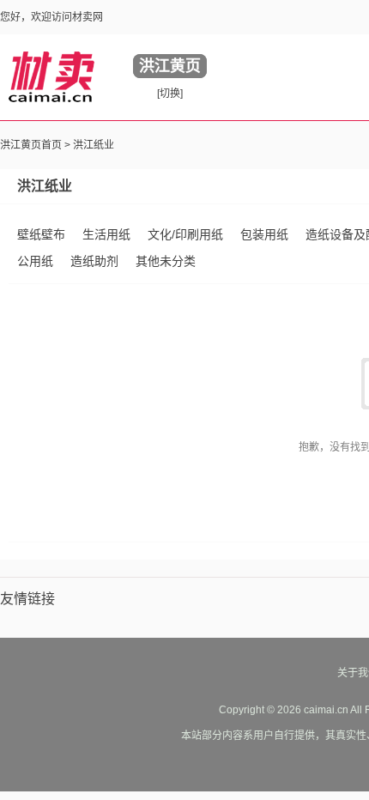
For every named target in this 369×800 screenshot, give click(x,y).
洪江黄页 (170, 66)
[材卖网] (51, 77)
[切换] (170, 94)
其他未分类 (166, 261)
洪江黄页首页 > (36, 145)
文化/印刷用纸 (185, 234)
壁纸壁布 (41, 234)
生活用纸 (106, 234)
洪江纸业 (93, 145)
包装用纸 (264, 234)
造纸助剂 (94, 261)
